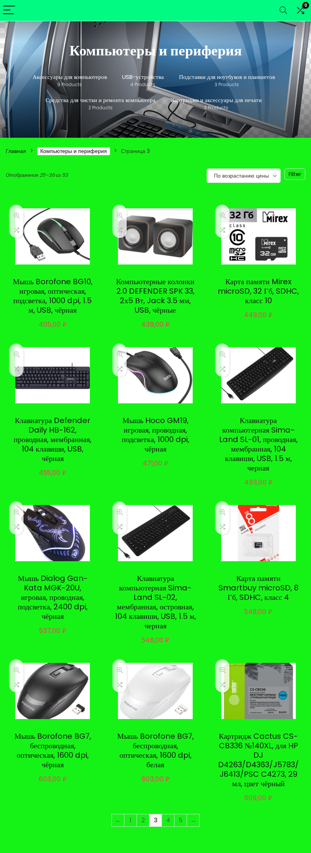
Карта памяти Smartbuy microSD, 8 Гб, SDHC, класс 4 (258, 588)
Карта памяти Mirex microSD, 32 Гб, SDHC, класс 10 (258, 291)
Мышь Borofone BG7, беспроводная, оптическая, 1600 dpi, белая (155, 750)
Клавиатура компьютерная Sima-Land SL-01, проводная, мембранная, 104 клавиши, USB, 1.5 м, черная (258, 444)
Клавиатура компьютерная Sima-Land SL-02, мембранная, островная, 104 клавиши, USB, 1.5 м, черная (155, 602)
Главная (16, 151)
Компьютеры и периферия (73, 151)
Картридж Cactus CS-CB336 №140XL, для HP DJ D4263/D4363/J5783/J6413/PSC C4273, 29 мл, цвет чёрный (258, 760)
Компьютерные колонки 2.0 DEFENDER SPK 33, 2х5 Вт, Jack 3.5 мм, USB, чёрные (155, 295)
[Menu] (9, 10)
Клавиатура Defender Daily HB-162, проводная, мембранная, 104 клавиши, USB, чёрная (52, 439)
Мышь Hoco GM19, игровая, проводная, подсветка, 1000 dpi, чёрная (155, 434)
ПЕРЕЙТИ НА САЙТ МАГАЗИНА (59, 327)
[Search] (283, 10)
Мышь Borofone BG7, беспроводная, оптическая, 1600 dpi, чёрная (52, 750)
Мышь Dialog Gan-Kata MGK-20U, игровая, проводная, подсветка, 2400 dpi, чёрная (53, 597)
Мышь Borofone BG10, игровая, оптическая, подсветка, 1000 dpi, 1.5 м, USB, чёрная (53, 295)
